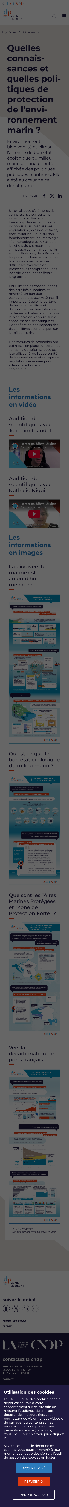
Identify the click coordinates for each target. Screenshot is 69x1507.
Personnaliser (34, 1495)
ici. (6, 1438)
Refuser (31, 1481)
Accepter (31, 1468)
